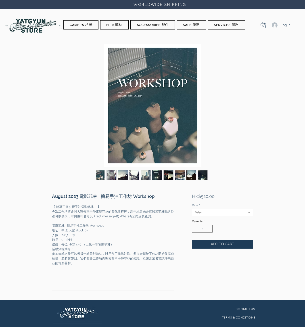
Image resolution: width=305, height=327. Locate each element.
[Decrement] (195, 228)
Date (196, 205)
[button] (263, 25)
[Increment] (209, 228)
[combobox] (222, 212)
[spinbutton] (202, 228)
